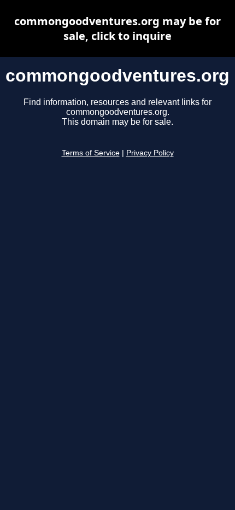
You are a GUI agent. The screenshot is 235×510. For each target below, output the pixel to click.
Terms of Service (91, 153)
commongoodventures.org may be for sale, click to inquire (117, 28)
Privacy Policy (150, 153)
